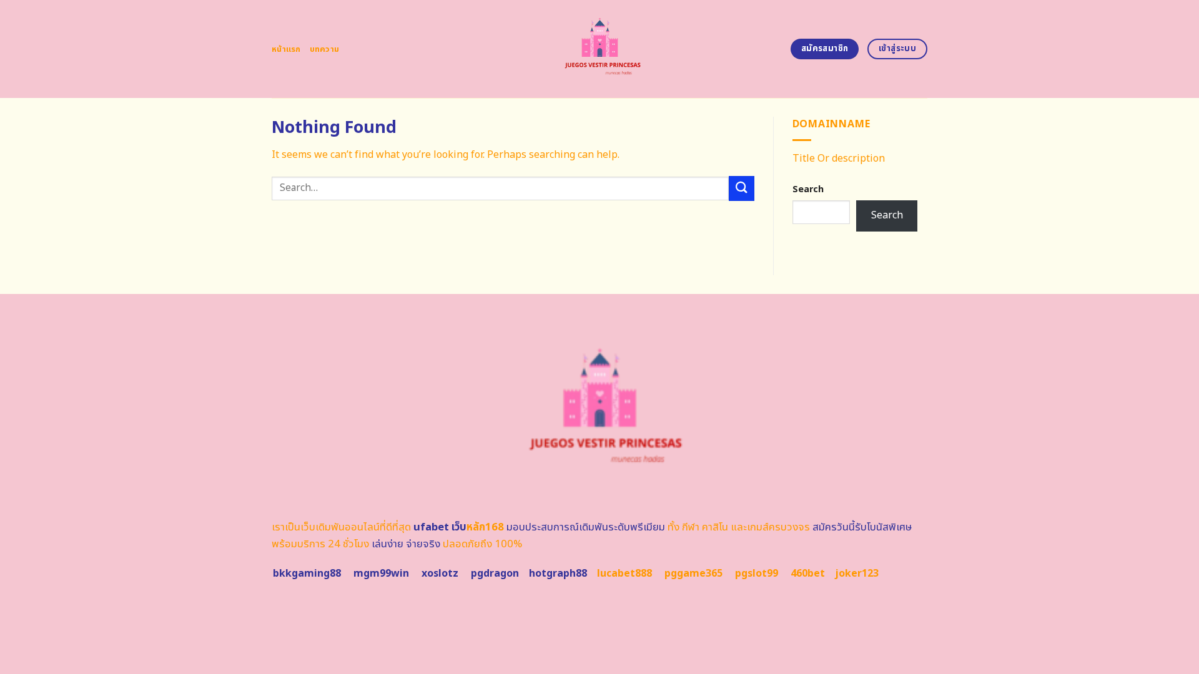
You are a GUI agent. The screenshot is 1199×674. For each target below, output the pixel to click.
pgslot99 (756, 573)
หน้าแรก (286, 49)
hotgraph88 (558, 573)
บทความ (325, 49)
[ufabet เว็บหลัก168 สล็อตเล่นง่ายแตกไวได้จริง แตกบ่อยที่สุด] (599, 49)
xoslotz (440, 573)
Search (808, 189)
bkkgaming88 (307, 573)
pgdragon (495, 573)
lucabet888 (624, 573)
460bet (808, 573)
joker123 (857, 573)
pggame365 (693, 573)
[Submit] (741, 188)
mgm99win (381, 573)
